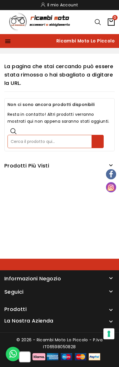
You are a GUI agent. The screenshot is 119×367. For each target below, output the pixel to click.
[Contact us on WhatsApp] (13, 354)
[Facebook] (111, 174)
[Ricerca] (98, 141)
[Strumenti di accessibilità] (24, 357)
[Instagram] (111, 187)
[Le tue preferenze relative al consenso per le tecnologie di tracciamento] (108, 333)
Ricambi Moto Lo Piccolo (85, 41)
